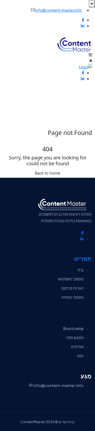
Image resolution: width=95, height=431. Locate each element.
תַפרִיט (82, 258)
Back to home (47, 173)
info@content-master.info (58, 10)
